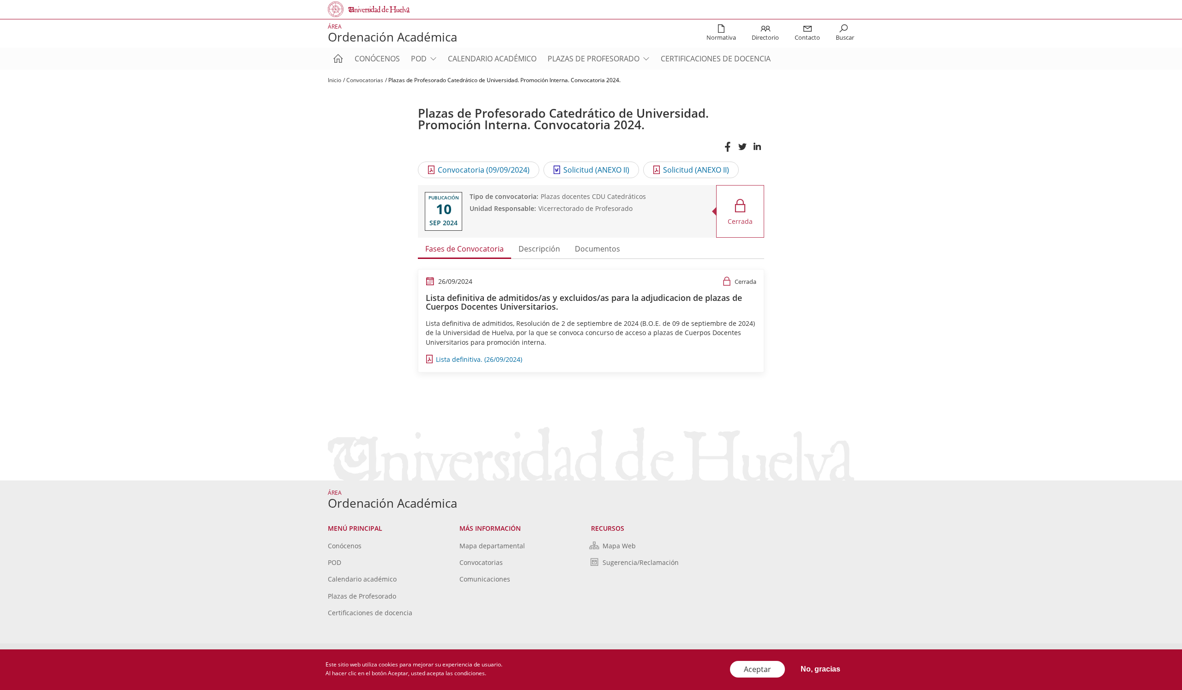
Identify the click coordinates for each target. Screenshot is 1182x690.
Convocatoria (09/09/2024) (484, 170)
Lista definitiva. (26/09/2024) (479, 359)
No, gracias (820, 669)
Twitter (742, 151)
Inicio (334, 80)
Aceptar (757, 669)
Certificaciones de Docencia (716, 59)
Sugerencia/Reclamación (641, 562)
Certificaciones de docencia (370, 612)
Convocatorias (364, 80)
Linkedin (757, 151)
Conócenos (377, 59)
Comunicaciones (484, 579)
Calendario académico (492, 59)
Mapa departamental (492, 545)
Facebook (727, 151)
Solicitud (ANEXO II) (596, 170)
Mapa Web (619, 545)
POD (419, 59)
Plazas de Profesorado (593, 59)
